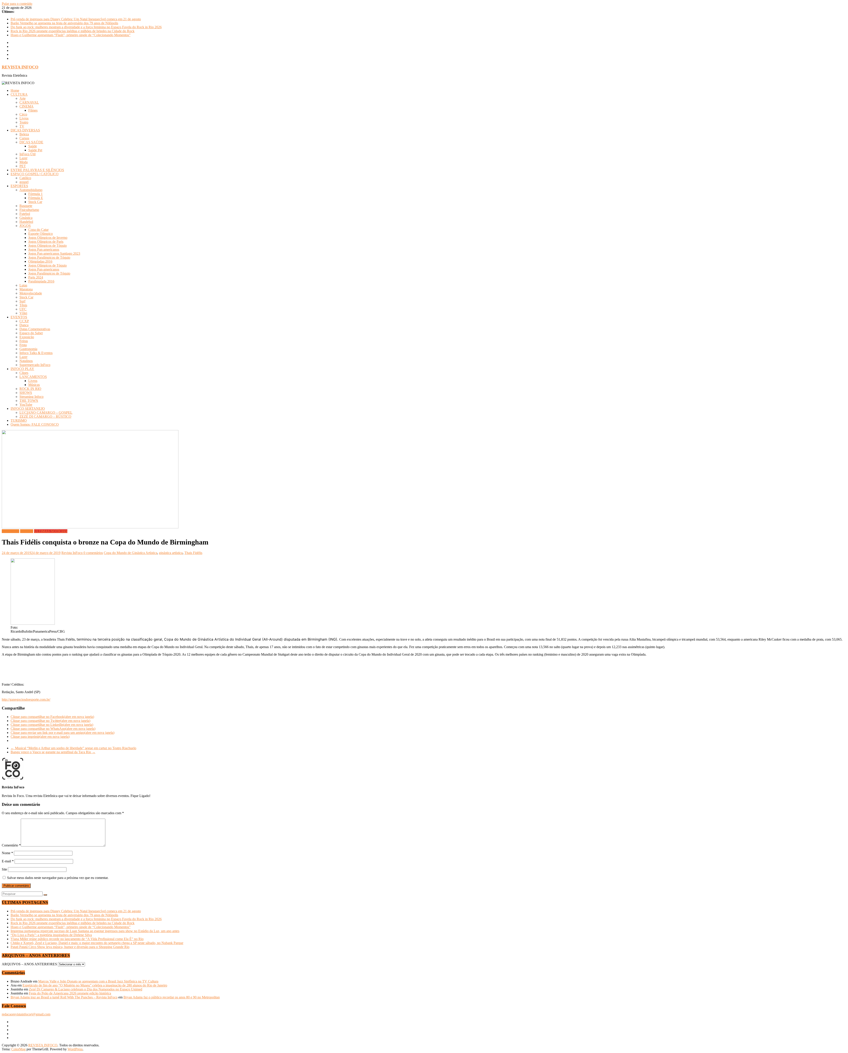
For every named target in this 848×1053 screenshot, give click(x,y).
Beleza (24, 134)
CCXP (24, 321)
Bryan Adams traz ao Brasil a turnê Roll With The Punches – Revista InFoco (64, 997)
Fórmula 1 (35, 194)
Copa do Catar (38, 229)
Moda (23, 162)
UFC (22, 309)
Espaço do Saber (31, 333)
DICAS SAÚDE (31, 142)
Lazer (23, 158)
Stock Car (35, 202)
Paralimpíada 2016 (41, 281)
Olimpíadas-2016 (40, 261)
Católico (25, 178)
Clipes (23, 373)
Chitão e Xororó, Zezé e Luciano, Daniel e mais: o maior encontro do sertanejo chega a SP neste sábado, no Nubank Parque (97, 943)
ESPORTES (19, 186)
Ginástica (25, 218)
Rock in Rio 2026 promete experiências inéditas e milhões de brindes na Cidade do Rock (72, 31)
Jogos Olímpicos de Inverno (47, 237)
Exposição (26, 337)
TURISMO (19, 420)
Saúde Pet (35, 150)
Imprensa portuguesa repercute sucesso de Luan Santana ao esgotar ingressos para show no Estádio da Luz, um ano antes (95, 931)
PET (22, 166)
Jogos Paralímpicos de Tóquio (49, 257)
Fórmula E (35, 198)
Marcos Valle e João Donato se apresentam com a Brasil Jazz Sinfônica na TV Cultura (98, 981)
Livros (23, 118)
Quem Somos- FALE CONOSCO (35, 424)
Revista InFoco (72, 553)
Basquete (25, 206)
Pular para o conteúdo (17, 4)
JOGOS (25, 226)
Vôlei (23, 313)
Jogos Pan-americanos (43, 249)
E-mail (8, 861)
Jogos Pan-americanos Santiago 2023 (54, 253)
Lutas (23, 285)
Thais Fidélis (193, 553)
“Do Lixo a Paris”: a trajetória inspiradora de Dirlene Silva (51, 935)
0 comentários (93, 553)
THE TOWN (28, 400)
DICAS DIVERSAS (25, 130)
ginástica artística (171, 553)
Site (4, 869)
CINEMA (26, 106)
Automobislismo (30, 190)
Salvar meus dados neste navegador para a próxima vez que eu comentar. (57, 878)
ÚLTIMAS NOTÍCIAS (50, 531)
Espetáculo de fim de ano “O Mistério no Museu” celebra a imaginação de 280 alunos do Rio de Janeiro (95, 985)
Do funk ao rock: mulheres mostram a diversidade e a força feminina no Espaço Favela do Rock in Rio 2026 (86, 27)
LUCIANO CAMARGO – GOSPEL (45, 412)
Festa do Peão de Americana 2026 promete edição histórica (70, 993)
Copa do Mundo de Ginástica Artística (130, 553)
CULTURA (19, 94)
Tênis (23, 305)
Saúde (32, 146)
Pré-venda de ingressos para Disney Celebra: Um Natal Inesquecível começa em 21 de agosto (76, 19)
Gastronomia (28, 349)
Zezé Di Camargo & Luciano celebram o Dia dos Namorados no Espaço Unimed (85, 989)
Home (15, 90)
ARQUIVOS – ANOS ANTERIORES (29, 964)
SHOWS (25, 393)
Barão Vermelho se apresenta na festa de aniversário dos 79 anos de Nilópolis (64, 23)
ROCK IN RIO (30, 389)
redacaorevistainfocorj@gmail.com (26, 1014)
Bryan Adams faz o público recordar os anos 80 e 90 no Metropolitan (171, 997)
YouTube (25, 404)
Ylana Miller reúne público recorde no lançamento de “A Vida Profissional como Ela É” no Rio (77, 939)
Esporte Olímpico (40, 233)
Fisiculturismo (29, 210)
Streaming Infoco (31, 396)
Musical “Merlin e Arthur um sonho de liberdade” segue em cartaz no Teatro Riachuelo (73, 748)
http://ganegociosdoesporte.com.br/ (26, 699)
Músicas (34, 385)
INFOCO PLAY (22, 369)
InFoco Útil (27, 154)
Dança (23, 325)
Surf (22, 301)
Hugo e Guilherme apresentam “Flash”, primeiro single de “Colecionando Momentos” (71, 35)
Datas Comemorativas (34, 329)
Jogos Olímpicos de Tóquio (47, 245)
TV (21, 126)
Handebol (26, 222)
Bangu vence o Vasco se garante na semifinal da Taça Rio (53, 752)
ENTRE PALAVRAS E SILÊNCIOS (37, 170)
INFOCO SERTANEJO (28, 408)
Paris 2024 (35, 277)
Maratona (26, 289)
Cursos (24, 138)
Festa (23, 345)
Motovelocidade (30, 293)
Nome (7, 853)
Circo (23, 114)
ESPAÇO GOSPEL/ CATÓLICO (35, 174)
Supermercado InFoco (34, 365)
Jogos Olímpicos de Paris (45, 241)
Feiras (23, 341)
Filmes (33, 110)
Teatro (23, 122)
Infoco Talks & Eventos (36, 353)
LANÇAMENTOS (33, 377)
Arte (22, 98)
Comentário (11, 845)
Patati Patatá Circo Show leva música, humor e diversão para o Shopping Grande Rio (70, 947)
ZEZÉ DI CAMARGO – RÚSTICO (45, 416)
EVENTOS (19, 317)
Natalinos (26, 361)
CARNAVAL (29, 102)
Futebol (24, 214)
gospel (23, 182)
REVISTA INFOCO (20, 67)
